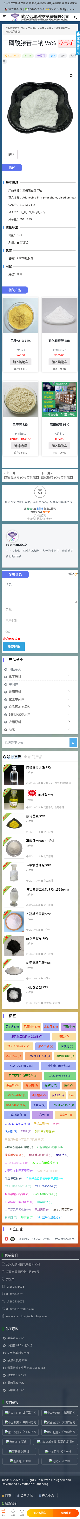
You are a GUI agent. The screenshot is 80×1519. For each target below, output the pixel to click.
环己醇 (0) (27, 1217)
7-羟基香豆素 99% (38, 914)
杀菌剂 (69, 1026)
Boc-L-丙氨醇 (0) (63, 1209)
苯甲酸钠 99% (15, 1390)
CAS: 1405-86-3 (60, 1075)
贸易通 (25, 1451)
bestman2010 (16, 544)
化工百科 (65, 1451)
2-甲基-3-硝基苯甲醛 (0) (19, 1170)
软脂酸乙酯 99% (37, 987)
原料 (48, 28)
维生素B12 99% (16, 1375)
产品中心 (32, 28)
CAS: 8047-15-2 (63, 1105)
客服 (13, 1515)
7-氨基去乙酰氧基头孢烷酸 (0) (44, 1178)
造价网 (27, 1461)
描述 (11, 154)
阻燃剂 (67, 1046)
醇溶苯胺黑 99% (37, 938)
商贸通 (22, 1441)
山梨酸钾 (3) (44, 1202)
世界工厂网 (29, 1412)
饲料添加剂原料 (19, 714)
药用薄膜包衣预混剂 (23, 1075)
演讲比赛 (13, 1056)
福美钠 (12, 1026)
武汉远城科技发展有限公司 (23, 1264)
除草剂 (32, 1085)
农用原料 (15, 722)
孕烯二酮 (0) (41, 1123)
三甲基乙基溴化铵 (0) (18, 1209)
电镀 (64, 1036)
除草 (69, 1085)
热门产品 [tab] (35, 757)
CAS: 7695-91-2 (21, 1065)
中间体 (13, 684)
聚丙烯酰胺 (65, 1056)
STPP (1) (26, 1131)
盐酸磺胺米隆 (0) (15, 1155)
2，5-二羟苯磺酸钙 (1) (45, 1162)
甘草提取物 (17, 1114)
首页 (23, 28)
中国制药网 (68, 1412)
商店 (41, 28)
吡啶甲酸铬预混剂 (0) (50, 1147)
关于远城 (26, 1495)
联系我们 (11, 1503)
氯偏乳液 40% (15, 1382)
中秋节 (43, 1114)
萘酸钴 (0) (62, 1155)
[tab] (11, 154)
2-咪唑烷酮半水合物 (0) (19, 1147)
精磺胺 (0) (11, 1217)
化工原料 (15, 676)
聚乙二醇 (45, 1046)
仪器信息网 (68, 1422)
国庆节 (66, 1114)
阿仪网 (66, 1461)
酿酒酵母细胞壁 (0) (40, 1155)
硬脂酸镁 (39, 1095)
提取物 (51, 1085)
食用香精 (59, 807)
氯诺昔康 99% (35, 816)
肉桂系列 (15, 669)
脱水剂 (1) (11, 1131)
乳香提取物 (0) (14, 1178)
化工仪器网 (29, 1431)
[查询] (73, 742)
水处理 (51, 1026)
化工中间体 (16, 699)
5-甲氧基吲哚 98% (38, 865)
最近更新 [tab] (14, 757)
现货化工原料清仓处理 (27, 1036)
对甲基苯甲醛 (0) (45, 1131)
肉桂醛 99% (46, 795)
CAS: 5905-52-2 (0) (46, 1186)
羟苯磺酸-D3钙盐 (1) (17, 1194)
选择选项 (20, 446)
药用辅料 (31, 1026)
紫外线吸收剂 (16, 1105)
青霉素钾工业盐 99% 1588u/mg (47, 889)
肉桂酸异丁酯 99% (38, 767)
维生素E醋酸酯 (59, 1065)
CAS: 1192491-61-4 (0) (18, 1186)
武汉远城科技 (65, 1441)
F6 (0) (56, 1123)
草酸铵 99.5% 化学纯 (40, 840)
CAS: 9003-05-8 (39, 1056)
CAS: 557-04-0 (15, 1095)
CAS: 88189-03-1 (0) (45, 1194)
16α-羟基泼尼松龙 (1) (50, 1217)
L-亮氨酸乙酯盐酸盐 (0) (19, 1202)
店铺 (3, 1515)
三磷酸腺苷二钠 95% (30, 42)
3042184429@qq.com (62, 9)
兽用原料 (15, 691)
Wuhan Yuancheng (35, 1483)
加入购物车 (20, 362)
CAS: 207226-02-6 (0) (17, 1123)
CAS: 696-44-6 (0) (47, 1170)
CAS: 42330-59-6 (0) (17, 1162)
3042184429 (15, 9)
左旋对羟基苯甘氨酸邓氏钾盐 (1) (24, 1139)
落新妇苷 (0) (42, 1209)
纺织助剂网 (68, 1431)
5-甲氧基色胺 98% (38, 962)
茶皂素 (39, 1105)
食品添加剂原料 (19, 707)
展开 (78, 46)
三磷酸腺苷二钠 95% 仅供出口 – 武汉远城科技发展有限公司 (46, 1239)
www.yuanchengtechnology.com (27, 1316)
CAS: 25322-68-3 (18, 1046)
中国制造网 (29, 1422)
